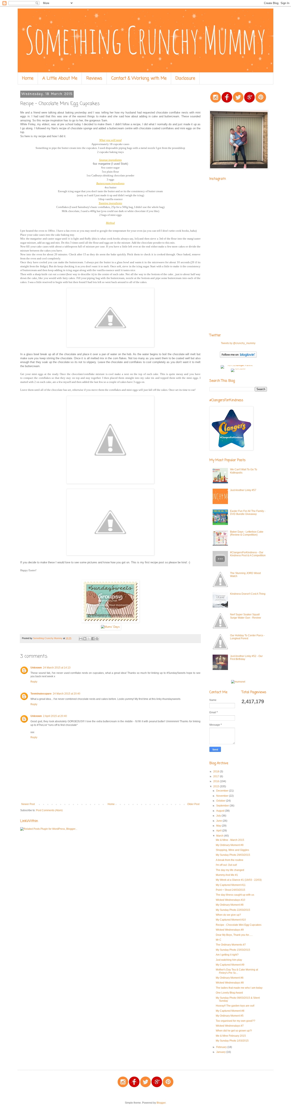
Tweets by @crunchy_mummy (238, 343)
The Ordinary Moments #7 (231, 944)
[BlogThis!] (85, 638)
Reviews (94, 78)
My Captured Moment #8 (230, 1010)
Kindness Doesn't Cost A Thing (247, 593)
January (221, 1052)
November (222, 795)
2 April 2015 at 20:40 (55, 716)
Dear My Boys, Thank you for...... (234, 934)
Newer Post (28, 804)
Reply (33, 681)
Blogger (161, 1102)
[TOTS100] (238, 368)
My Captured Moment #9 (230, 964)
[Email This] (81, 638)
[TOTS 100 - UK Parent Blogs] (238, 365)
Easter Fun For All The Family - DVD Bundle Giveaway (247, 513)
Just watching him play (229, 959)
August (220, 810)
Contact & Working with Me (139, 78)
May (219, 825)
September (223, 805)
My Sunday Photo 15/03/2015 (233, 949)
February (221, 1047)
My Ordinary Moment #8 (229, 904)
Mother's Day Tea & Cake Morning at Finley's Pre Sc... (237, 971)
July (219, 815)
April (219, 830)
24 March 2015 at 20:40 (66, 693)
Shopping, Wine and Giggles (232, 850)
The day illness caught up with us (235, 894)
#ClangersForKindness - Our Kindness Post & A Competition (248, 554)
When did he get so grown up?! (234, 1030)
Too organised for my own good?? (235, 1020)
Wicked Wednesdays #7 (230, 1025)
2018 (216, 771)
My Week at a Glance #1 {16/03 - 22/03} (239, 879)
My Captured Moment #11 (231, 884)
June (219, 820)
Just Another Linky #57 (243, 490)
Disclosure (185, 78)
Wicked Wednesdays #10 (230, 899)
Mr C (218, 939)
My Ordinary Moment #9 (229, 845)
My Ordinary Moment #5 (229, 1015)
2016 (216, 781)
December (222, 790)
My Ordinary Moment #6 (229, 977)
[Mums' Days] (110, 626)
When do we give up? (228, 914)
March (220, 835)
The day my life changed (230, 870)
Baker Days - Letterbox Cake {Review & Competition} (246, 533)
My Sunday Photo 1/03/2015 (232, 1040)
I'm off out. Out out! (226, 864)
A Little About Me (59, 78)
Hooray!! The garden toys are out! (235, 1005)
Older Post (193, 804)
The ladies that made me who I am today (239, 987)
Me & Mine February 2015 (231, 1035)
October (221, 800)
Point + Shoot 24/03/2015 (230, 889)
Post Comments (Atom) (49, 810)
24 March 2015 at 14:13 (57, 667)
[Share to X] (89, 638)
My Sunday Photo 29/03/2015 (233, 854)
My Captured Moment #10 (231, 919)
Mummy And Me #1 (227, 874)
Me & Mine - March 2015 (230, 839)
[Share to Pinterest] (97, 638)
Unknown (36, 667)
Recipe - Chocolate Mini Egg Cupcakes (238, 924)
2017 (216, 776)
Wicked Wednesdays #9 (230, 929)
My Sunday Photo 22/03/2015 (233, 909)
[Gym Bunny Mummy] (110, 621)
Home (27, 78)
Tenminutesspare (41, 693)
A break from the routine (229, 860)
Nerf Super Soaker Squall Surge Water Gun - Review (245, 616)
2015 (216, 786)
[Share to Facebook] (93, 638)
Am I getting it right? (227, 954)
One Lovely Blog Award (229, 992)
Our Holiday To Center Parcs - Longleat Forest (247, 637)
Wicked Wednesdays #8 (230, 982)
